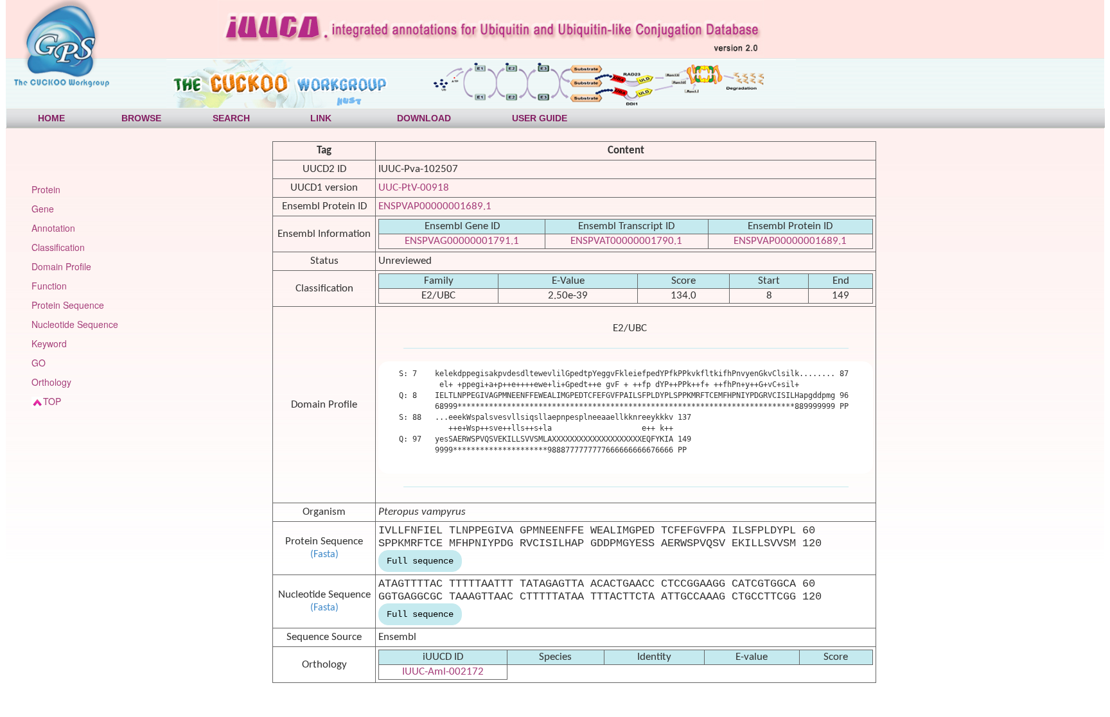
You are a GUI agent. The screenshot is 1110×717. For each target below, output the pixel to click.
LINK (320, 118)
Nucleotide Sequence (74, 324)
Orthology (51, 382)
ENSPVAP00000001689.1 (434, 206)
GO (38, 362)
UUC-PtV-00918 (413, 187)
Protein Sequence (67, 304)
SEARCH (231, 118)
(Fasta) (324, 554)
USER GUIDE (539, 118)
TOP (52, 401)
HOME (51, 118)
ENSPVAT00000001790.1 (626, 241)
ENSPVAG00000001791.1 (462, 241)
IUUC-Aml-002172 (443, 671)
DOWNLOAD (424, 118)
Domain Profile (61, 266)
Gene (42, 208)
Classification (58, 247)
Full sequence (420, 561)
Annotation (53, 227)
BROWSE (141, 118)
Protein (45, 189)
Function (49, 285)
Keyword (49, 343)
